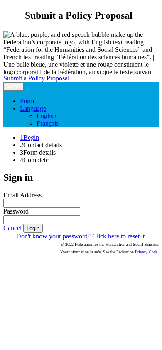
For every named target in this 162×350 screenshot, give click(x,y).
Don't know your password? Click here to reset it (80, 236)
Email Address (22, 195)
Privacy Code (146, 252)
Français (48, 123)
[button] (12, 227)
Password (16, 211)
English (46, 115)
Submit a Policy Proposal (36, 78)
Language (33, 108)
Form (27, 101)
